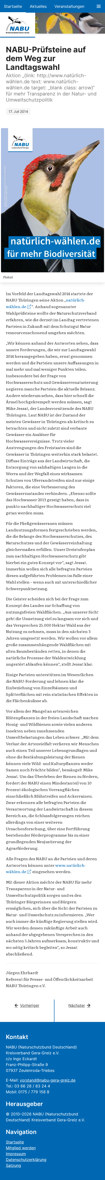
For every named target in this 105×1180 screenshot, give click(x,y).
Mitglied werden (21, 1147)
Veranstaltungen (69, 6)
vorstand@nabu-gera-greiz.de (47, 1080)
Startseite (13, 6)
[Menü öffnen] (98, 6)
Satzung (13, 1165)
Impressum (16, 1153)
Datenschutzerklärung (26, 1159)
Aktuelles (38, 6)
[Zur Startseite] (17, 25)
